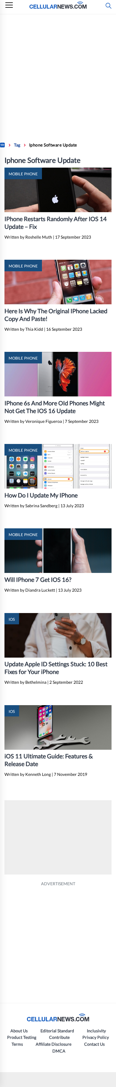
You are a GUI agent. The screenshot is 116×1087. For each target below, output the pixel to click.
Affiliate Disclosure (53, 1044)
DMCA (58, 1050)
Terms (17, 1044)
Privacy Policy (95, 1037)
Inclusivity (96, 1030)
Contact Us (94, 1044)
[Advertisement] (58, 75)
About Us (19, 1030)
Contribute (59, 1037)
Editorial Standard (57, 1030)
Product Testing (21, 1037)
